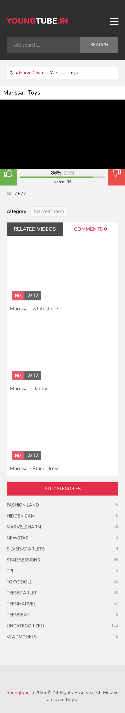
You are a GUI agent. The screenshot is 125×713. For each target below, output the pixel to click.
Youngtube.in (20, 692)
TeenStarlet (22, 593)
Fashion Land (23, 505)
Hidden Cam (21, 516)
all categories (62, 489)
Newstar (18, 538)
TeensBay (18, 615)
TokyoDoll (19, 582)
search (99, 45)
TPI (10, 571)
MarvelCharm (49, 211)
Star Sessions (23, 560)
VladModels (22, 637)
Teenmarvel (21, 604)
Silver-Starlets (26, 549)
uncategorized (25, 626)
